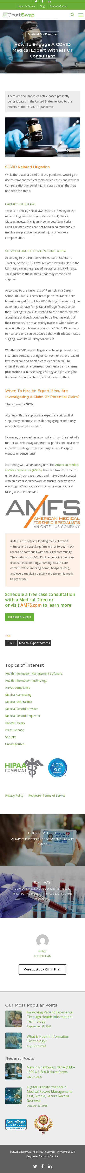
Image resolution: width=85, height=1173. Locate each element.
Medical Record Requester (22, 716)
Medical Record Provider (21, 709)
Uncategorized (15, 744)
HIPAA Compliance (17, 688)
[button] (80, 15)
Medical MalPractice (42, 34)
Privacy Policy (14, 795)
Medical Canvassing (18, 695)
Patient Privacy (15, 723)
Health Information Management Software (33, 673)
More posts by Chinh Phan (42, 969)
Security (10, 737)
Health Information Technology (26, 680)
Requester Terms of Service (46, 795)
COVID (11, 643)
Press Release (14, 730)
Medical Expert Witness (34, 643)
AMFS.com (31, 605)
